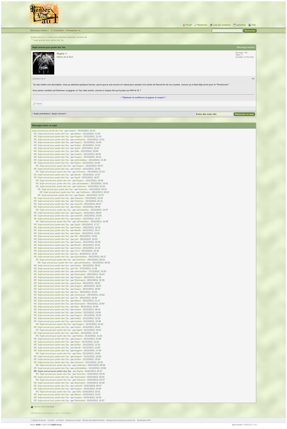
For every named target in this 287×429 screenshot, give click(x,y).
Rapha (60, 53)
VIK (76, 236)
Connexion (59, 30)
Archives (80, 37)
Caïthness (81, 186)
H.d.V (77, 251)
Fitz (76, 268)
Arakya (77, 283)
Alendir (77, 174)
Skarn (77, 342)
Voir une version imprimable (44, 407)
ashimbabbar (80, 160)
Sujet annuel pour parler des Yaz (47, 130)
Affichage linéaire (246, 47)
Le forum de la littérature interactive (61, 37)
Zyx (76, 254)
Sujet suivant (58, 113)
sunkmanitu (79, 139)
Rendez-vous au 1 (38, 37)
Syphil (77, 148)
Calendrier (241, 25)
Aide (253, 25)
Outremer (81, 171)
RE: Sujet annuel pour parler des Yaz (51, 133)
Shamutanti (79, 274)
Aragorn (72, 130)
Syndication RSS (144, 420)
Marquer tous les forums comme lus (120, 420)
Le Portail (60, 420)
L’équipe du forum (38, 420)
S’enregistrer (72, 30)
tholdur (77, 145)
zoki (76, 239)
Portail (189, 25)
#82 (253, 79)
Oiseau (77, 242)
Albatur (77, 133)
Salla (76, 151)
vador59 (78, 204)
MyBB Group (56, 425)
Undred (77, 154)
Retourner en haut (73, 420)
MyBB (38, 425)
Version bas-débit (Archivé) (93, 420)
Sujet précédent (42, 113)
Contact (51, 420)
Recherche (202, 25)
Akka (76, 306)
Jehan (77, 233)
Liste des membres (221, 25)
